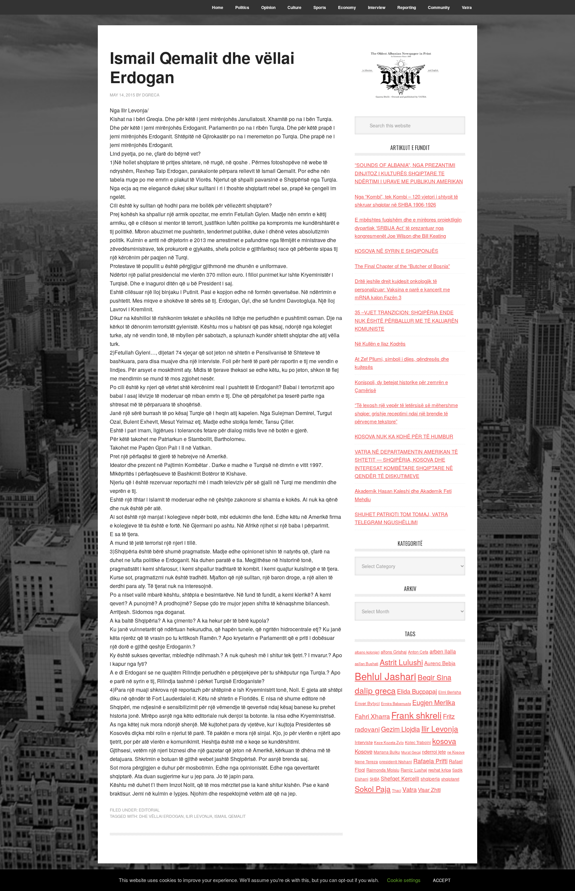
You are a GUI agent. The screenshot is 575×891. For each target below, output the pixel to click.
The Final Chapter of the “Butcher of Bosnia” (402, 265)
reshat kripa (439, 770)
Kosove (363, 751)
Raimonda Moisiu (382, 770)
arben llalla (443, 651)
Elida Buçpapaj (417, 691)
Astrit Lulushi (401, 662)
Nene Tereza (366, 761)
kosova (444, 740)
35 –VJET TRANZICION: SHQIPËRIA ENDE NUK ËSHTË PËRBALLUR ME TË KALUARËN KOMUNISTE (406, 320)
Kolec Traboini (418, 742)
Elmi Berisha (449, 692)
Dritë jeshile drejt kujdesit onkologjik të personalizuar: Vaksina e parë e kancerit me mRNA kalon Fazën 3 (402, 289)
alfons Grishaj (394, 652)
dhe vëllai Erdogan (161, 816)
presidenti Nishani (395, 761)
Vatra (409, 789)
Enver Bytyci (367, 703)
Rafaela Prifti (430, 760)
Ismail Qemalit (230, 816)
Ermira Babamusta (396, 703)
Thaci (396, 790)
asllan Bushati (366, 663)
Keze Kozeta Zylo (389, 742)
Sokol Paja (373, 788)
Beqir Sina (434, 677)
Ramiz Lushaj (414, 770)
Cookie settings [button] (404, 879)
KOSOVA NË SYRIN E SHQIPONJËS (396, 250)
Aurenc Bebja (440, 663)
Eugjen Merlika (433, 702)
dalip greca (375, 690)
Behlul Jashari (385, 676)
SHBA (374, 779)
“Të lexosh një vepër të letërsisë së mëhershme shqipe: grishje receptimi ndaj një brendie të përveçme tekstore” (406, 413)
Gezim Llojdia (400, 729)
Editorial (149, 810)
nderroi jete (434, 751)
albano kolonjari (367, 652)
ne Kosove (456, 752)
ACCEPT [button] (442, 880)
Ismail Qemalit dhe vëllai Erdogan (202, 67)
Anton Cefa (418, 652)
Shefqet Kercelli (400, 778)
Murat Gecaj (411, 752)
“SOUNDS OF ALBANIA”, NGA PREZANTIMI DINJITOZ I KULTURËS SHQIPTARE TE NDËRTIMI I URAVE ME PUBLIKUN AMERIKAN (409, 173)
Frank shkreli (416, 714)
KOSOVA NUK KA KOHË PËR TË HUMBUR (404, 436)
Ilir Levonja (199, 816)
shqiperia (430, 778)
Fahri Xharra (372, 715)
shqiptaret (450, 779)
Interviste (364, 742)
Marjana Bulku (387, 752)
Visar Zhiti (429, 789)
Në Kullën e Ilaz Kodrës (380, 343)
